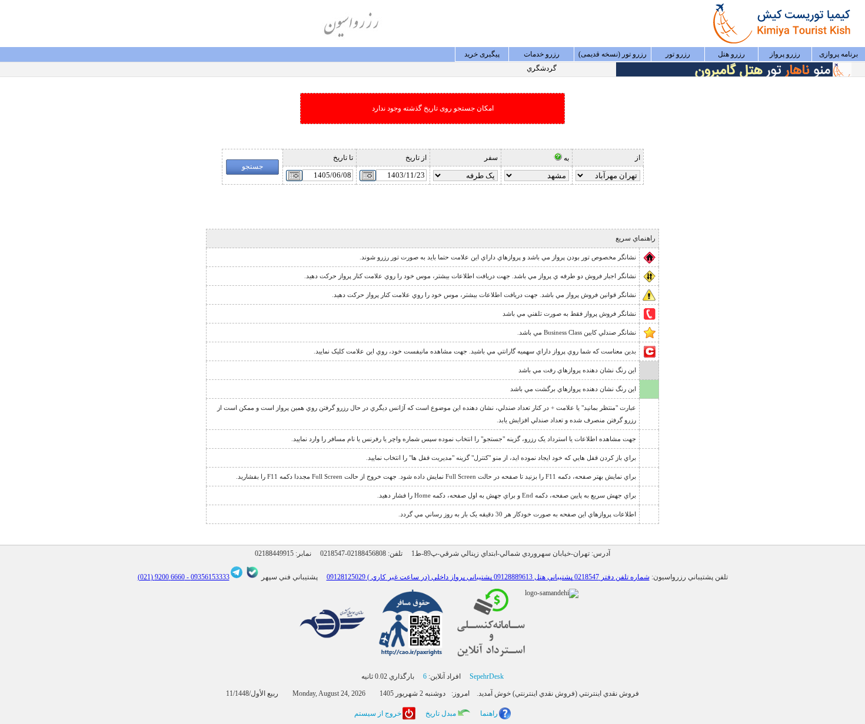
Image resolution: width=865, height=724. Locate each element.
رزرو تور (678, 54)
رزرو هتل (731, 54)
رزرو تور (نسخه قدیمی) (612, 54)
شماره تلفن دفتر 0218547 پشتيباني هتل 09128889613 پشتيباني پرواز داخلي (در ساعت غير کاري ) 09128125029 (488, 577)
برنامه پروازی (838, 54)
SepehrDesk (487, 676)
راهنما (489, 713)
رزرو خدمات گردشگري (542, 56)
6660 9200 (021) (161, 577)
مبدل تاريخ (440, 713)
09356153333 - (207, 577)
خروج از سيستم (377, 713)
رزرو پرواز (785, 54)
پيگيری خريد (482, 54)
